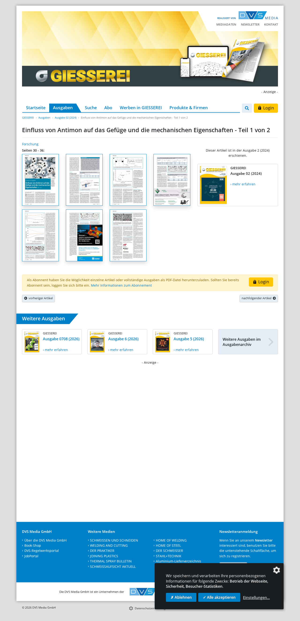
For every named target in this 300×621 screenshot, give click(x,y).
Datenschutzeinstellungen (152, 608)
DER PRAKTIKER (102, 550)
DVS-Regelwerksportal (41, 550)
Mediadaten (226, 24)
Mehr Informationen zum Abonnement (121, 285)
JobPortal (31, 556)
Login (268, 108)
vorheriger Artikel (40, 298)
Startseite (35, 107)
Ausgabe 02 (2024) (65, 117)
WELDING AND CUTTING (109, 545)
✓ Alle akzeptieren (219, 597)
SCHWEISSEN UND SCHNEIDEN (114, 540)
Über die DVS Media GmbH (45, 540)
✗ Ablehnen (181, 597)
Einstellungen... (256, 597)
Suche (91, 107)
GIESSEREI (28, 117)
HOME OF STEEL (168, 545)
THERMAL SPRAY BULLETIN (111, 561)
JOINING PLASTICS (104, 556)
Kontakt (271, 24)
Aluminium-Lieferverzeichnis (178, 561)
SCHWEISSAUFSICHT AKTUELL (113, 566)
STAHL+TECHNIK (168, 556)
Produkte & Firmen (188, 107)
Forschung (30, 144)
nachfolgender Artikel (257, 298)
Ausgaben (63, 107)
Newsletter (250, 24)
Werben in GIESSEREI (141, 107)
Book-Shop (32, 545)
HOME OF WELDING (171, 540)
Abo (108, 107)
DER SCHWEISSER (169, 550)
